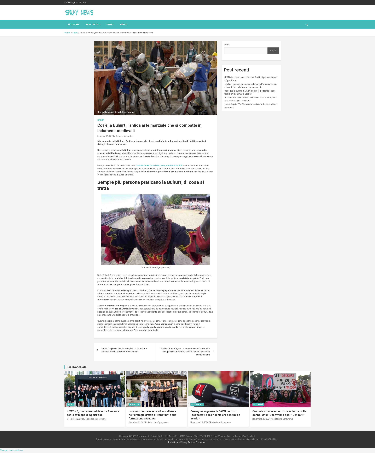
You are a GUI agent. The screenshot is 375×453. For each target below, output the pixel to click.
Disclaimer (201, 442)
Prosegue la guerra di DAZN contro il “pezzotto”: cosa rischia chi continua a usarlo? (215, 415)
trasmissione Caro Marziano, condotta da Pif (159, 165)
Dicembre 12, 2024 (75, 419)
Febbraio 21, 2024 (105, 136)
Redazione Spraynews (96, 419)
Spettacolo (93, 24)
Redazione (173, 442)
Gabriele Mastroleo (124, 136)
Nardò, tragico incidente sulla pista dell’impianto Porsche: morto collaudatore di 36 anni (124, 350)
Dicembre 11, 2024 (137, 422)
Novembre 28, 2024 (199, 422)
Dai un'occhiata (77, 367)
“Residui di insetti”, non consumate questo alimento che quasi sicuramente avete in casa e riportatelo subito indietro (185, 351)
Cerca (227, 44)
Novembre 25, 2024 (261, 419)
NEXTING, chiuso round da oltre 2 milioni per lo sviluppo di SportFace (93, 413)
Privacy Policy (187, 442)
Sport (110, 24)
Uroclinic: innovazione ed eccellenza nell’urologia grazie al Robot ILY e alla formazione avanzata (152, 415)
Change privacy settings (11, 450)
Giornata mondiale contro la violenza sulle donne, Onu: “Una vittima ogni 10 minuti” (279, 413)
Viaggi (123, 24)
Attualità (73, 24)
